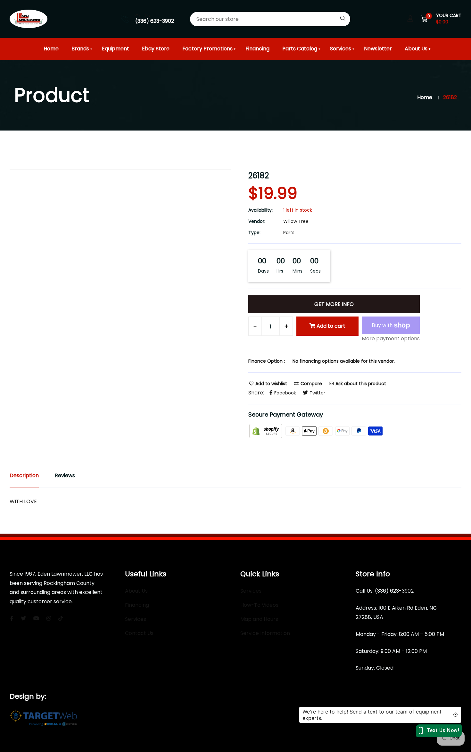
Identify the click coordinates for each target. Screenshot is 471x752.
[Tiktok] (60, 618)
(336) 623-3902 (154, 21)
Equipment (115, 48)
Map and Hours (259, 619)
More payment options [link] (391, 338)
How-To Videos (259, 605)
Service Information (265, 633)
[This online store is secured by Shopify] (266, 430)
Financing (257, 48)
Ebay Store (155, 48)
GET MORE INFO (334, 304)
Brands (80, 48)
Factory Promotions (207, 48)
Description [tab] (24, 475)
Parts (288, 232)
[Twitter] (23, 618)
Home (51, 48)
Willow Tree (296, 221)
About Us (416, 48)
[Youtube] (36, 618)
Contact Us (139, 633)
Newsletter (378, 48)
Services (340, 48)
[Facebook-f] (12, 618)
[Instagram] (49, 618)
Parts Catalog (299, 48)
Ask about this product (360, 383)
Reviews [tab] (65, 475)
